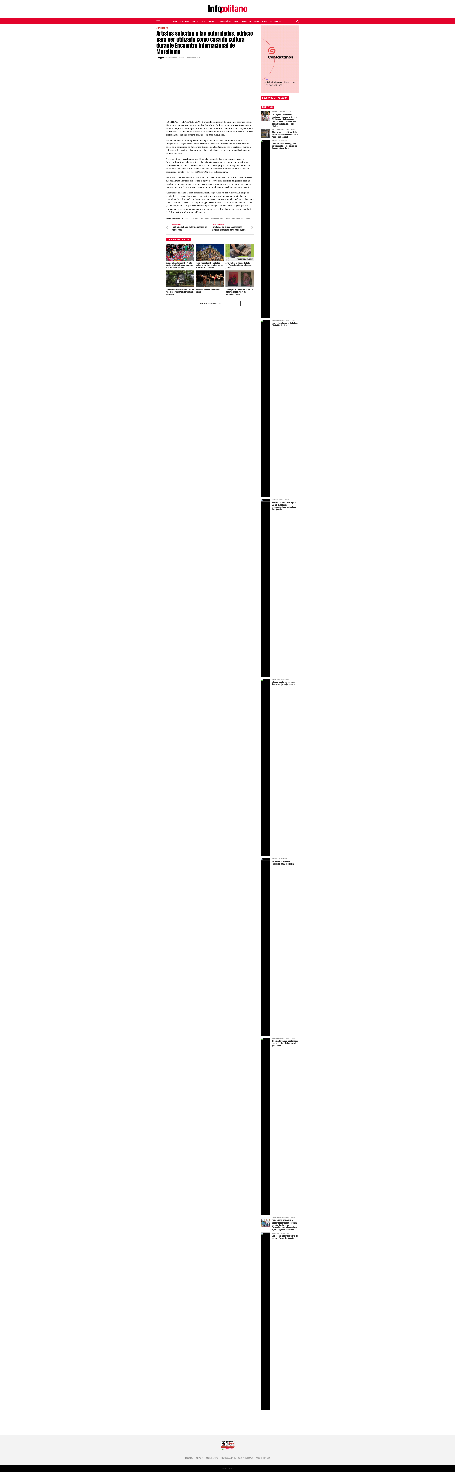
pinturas (236, 218)
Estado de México (260, 21)
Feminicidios (246, 21)
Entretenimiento (276, 21)
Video (236, 21)
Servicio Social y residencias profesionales (237, 1458)
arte (187, 218)
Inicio (175, 21)
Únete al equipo (212, 1458)
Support (161, 58)
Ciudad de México (224, 21)
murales (215, 218)
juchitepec (205, 218)
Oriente (195, 21)
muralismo (225, 218)
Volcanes (211, 21)
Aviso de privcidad (263, 1458)
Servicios (199, 1458)
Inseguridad (184, 21)
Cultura (194, 218)
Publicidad (189, 1458)
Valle (203, 21)
